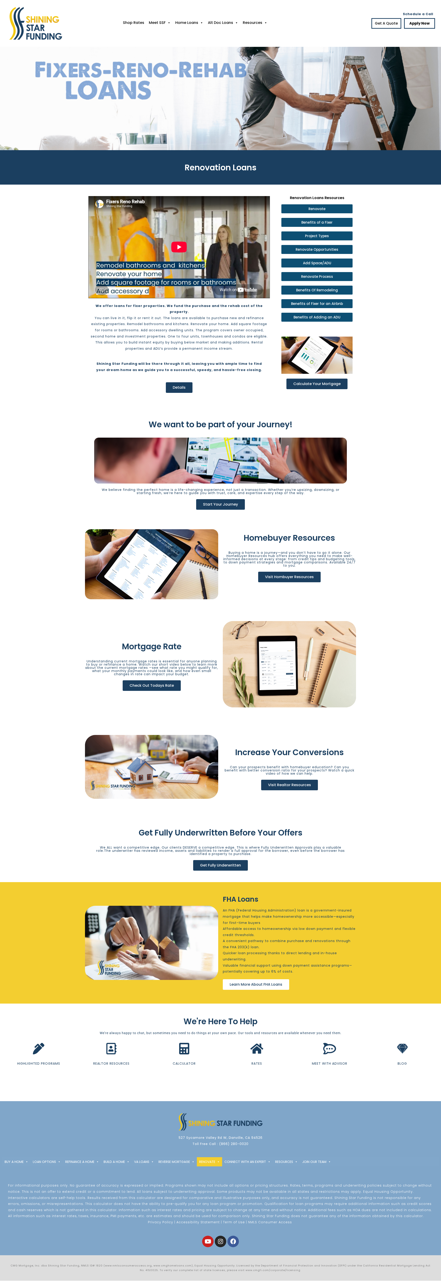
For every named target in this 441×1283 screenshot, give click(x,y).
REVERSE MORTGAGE (174, 1161)
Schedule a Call (418, 14)
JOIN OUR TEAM (314, 1161)
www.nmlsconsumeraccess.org (128, 1265)
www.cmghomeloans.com (172, 1265)
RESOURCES (284, 1161)
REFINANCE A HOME (79, 1161)
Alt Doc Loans (220, 22)
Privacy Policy (160, 1222)
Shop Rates (133, 22)
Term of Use (234, 1222)
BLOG (402, 1063)
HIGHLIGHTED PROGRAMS (38, 1063)
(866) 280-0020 (234, 1144)
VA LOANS (141, 1161)
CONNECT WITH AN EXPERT (245, 1161)
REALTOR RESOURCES (111, 1063)
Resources (252, 22)
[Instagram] (220, 1241)
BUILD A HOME (114, 1161)
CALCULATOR (184, 1063)
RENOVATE (207, 1161)
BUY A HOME (14, 1161)
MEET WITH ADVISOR (329, 1063)
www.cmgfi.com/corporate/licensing (273, 1270)
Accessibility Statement (198, 1222)
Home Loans (186, 22)
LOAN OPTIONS (44, 1161)
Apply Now (419, 23)
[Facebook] (233, 1241)
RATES (257, 1063)
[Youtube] (208, 1241)
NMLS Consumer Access (270, 1222)
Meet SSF (157, 22)
